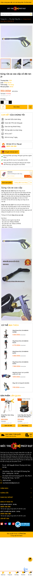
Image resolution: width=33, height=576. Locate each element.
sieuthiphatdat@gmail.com (11, 483)
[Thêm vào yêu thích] (30, 107)
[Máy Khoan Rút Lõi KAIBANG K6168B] (6, 334)
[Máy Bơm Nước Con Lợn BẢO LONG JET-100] (6, 376)
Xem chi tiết (8, 425)
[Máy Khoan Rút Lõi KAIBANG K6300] (6, 365)
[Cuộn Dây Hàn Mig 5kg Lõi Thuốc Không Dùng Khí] (24, 405)
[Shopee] (1, 524)
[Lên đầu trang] (29, 565)
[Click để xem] (16, 41)
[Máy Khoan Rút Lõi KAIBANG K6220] (6, 344)
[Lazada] (5, 524)
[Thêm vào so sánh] (14, 403)
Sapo (20, 535)
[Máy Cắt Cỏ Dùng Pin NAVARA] (6, 386)
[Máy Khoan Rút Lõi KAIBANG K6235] (6, 355)
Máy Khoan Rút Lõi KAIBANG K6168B (20, 331)
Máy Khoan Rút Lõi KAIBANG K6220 (20, 341)
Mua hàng (25, 425)
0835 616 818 (11, 146)
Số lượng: (3, 99)
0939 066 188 (5, 514)
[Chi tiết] (30, 172)
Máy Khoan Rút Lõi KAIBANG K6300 (20, 362)
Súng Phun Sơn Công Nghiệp (7, 416)
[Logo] (16, 9)
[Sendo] (13, 524)
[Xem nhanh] (14, 406)
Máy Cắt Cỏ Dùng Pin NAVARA (21, 383)
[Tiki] (9, 524)
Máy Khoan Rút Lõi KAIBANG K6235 (20, 352)
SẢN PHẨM (10, 395)
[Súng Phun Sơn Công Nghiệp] (8, 405)
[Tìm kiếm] (31, 14)
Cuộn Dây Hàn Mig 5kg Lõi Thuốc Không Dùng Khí (24, 416)
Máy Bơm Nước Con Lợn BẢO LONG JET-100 (21, 373)
